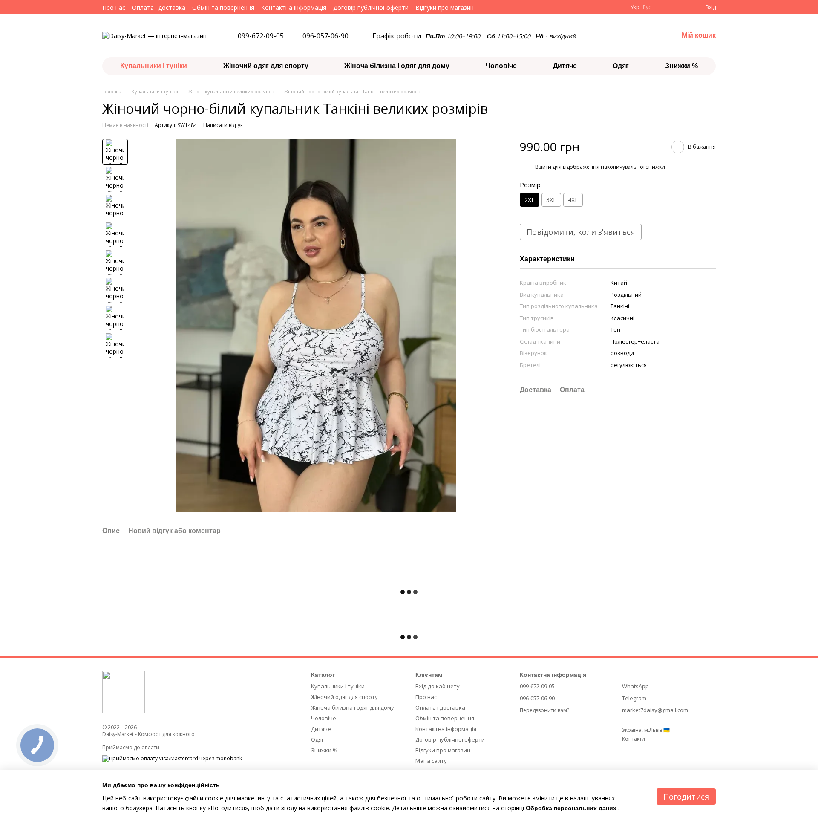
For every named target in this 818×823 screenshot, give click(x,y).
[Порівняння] (664, 7)
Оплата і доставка (158, 7)
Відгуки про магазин (444, 7)
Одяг (621, 65)
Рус (647, 7)
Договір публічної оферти (371, 7)
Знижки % (681, 65)
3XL (551, 200)
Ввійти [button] (543, 166)
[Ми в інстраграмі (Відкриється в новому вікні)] (487, 7)
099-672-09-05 (261, 35)
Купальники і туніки (153, 65)
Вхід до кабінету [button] (437, 686)
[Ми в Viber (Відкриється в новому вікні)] (507, 7)
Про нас (113, 7)
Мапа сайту (431, 761)
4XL (573, 200)
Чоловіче (501, 65)
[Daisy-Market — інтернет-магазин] (123, 691)
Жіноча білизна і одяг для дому (396, 65)
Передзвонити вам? (544, 710)
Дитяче (565, 65)
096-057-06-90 (325, 35)
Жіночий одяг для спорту (265, 65)
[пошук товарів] (641, 36)
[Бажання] (681, 7)
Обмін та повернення (223, 7)
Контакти (633, 738)
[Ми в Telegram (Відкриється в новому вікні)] (497, 7)
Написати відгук (223, 125)
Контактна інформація (293, 7)
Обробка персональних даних (571, 808)
